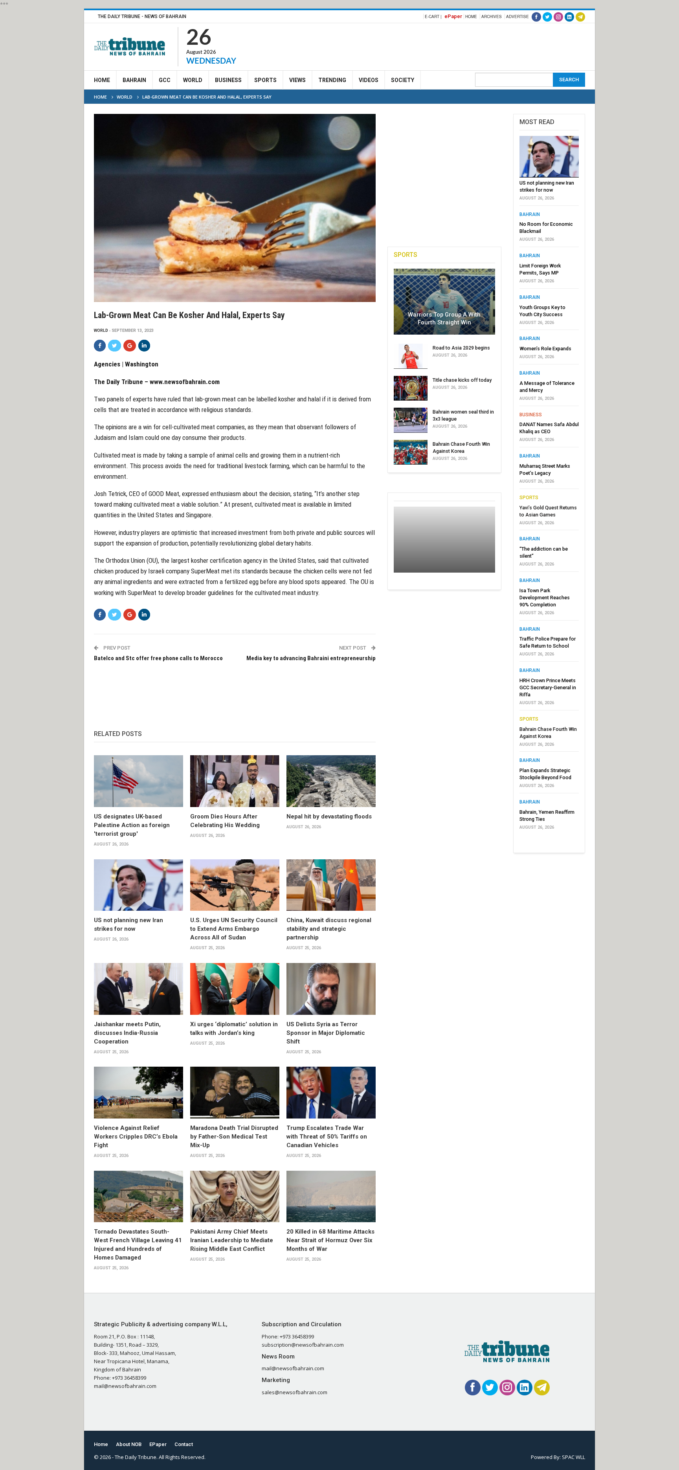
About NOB (128, 1444)
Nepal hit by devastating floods (329, 816)
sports (528, 497)
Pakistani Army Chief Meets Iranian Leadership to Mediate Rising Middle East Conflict (231, 1240)
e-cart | (433, 16)
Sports (265, 80)
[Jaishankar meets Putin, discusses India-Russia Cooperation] (138, 989)
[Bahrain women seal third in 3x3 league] (411, 420)
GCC (165, 80)
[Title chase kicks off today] (411, 388)
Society (402, 80)
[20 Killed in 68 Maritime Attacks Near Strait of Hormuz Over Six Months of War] (331, 1197)
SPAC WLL (573, 1457)
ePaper (453, 16)
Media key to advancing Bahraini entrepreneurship (310, 658)
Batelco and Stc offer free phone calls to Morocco (158, 658)
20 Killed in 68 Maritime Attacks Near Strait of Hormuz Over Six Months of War (330, 1240)
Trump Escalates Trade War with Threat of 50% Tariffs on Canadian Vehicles (326, 1136)
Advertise (517, 16)
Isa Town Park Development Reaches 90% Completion (544, 598)
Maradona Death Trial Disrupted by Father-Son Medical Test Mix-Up (234, 1136)
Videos (368, 80)
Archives (491, 16)
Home (471, 16)
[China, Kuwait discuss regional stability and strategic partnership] (331, 885)
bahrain (529, 214)
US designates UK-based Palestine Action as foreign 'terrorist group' (132, 825)
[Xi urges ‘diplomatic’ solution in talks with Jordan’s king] (234, 989)
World (192, 80)
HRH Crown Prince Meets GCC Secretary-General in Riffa (547, 687)
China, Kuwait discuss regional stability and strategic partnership (328, 929)
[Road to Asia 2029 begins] (411, 356)
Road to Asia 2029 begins (461, 348)
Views (297, 80)
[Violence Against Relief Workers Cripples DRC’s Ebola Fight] (138, 1093)
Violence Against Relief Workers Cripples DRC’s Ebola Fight (136, 1136)
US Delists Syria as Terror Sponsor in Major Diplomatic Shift (325, 1033)
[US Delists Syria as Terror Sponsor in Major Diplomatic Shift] (331, 989)
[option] (549, 485)
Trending (332, 80)
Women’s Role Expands (545, 348)
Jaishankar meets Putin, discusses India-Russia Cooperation (127, 1033)
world (101, 330)
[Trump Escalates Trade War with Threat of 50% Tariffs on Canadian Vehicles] (331, 1093)
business (530, 414)
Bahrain (134, 80)
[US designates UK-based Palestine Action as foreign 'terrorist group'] (138, 781)
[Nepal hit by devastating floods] (331, 781)
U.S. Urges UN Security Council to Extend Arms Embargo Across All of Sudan (233, 929)
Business (228, 80)
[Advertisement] (442, 45)
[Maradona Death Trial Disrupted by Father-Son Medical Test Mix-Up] (234, 1093)
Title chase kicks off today (462, 380)
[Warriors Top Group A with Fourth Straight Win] (444, 301)
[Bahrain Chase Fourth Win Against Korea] (411, 452)
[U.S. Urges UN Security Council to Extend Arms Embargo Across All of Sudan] (234, 885)
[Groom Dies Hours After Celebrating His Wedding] (234, 781)
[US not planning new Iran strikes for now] (138, 885)
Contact (183, 1444)
